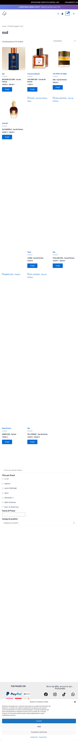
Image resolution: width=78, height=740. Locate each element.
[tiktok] (64, 694)
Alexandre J (8, 498)
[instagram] (55, 694)
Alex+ (6, 493)
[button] (75, 702)
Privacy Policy (43, 737)
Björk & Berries (10, 502)
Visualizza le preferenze (39, 732)
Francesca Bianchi (33, 74)
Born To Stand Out (11, 507)
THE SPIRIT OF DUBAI (60, 74)
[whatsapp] (73, 694)
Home (4, 26)
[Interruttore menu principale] (74, 13)
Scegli (7, 89)
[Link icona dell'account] (62, 14)
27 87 (6, 479)
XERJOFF (5, 123)
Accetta (39, 721)
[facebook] (46, 694)
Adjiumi (7, 484)
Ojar (3, 74)
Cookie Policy (34, 737)
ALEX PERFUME (10, 488)
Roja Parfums (6, 428)
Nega (39, 726)
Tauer (29, 252)
